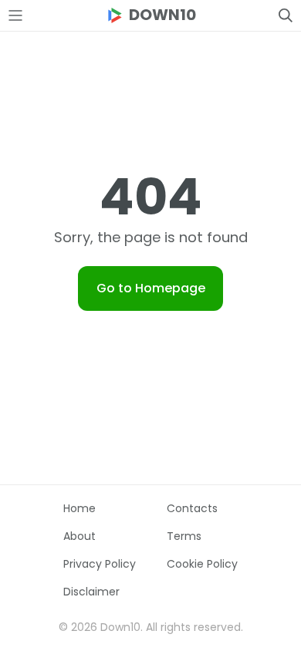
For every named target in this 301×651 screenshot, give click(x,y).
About (79, 536)
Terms (184, 536)
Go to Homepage (150, 288)
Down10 (162, 15)
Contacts (192, 508)
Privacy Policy (99, 564)
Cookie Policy (202, 564)
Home (79, 508)
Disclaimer (91, 591)
